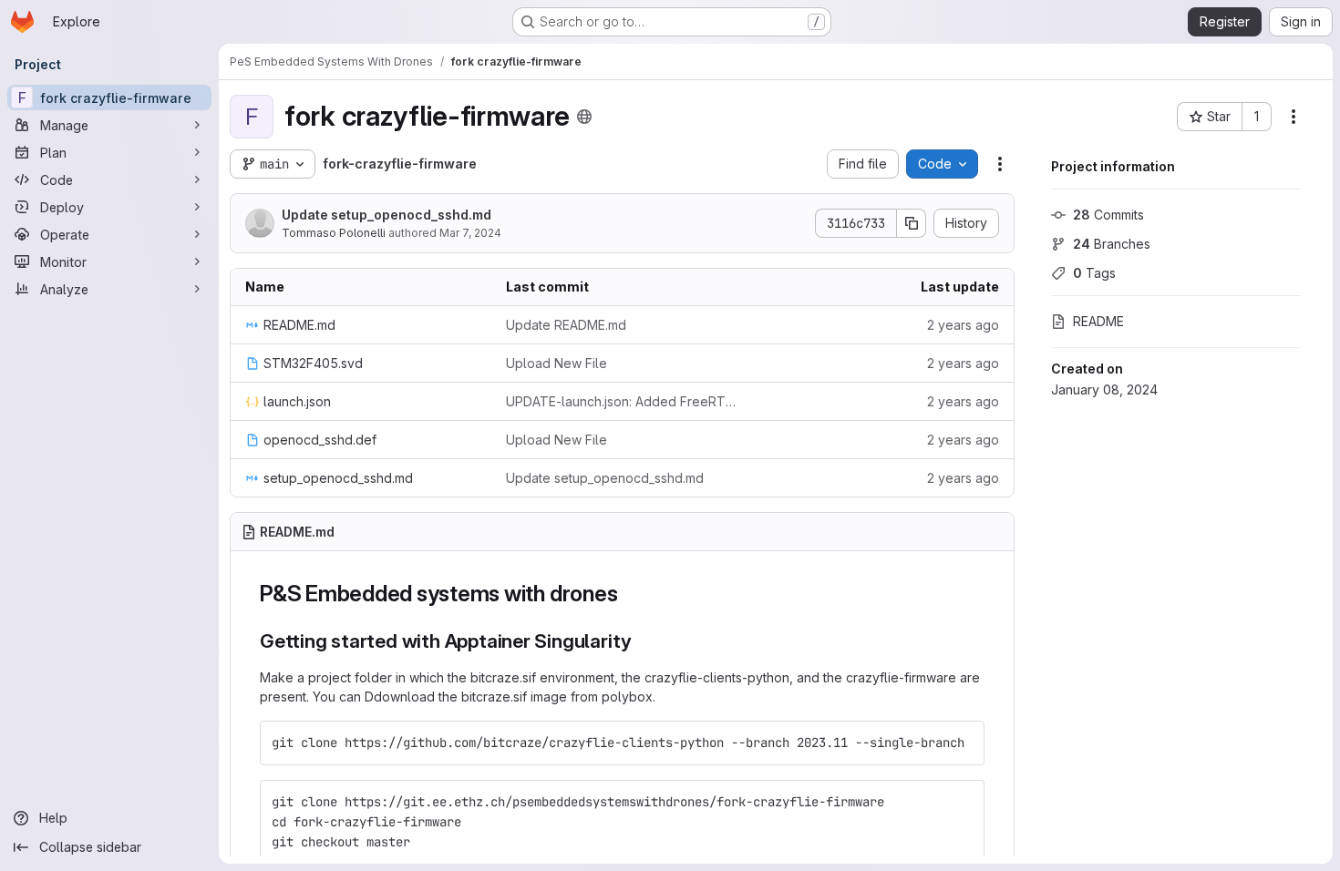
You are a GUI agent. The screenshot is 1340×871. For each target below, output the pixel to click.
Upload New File (556, 363)
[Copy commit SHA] (911, 223)
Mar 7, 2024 (470, 233)
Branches (1111, 243)
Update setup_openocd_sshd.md (386, 214)
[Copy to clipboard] (962, 742)
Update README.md (566, 325)
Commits (1108, 214)
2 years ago (963, 325)
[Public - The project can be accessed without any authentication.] (584, 116)
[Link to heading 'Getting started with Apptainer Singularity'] (642, 641)
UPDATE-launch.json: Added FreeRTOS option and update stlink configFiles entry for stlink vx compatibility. (621, 401)
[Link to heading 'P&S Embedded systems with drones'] (629, 593)
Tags (1094, 273)
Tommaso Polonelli (334, 233)
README (1098, 321)
